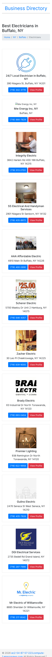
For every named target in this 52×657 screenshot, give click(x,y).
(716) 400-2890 (18, 267)
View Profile (36, 90)
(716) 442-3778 (18, 90)
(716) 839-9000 (18, 364)
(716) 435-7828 (18, 516)
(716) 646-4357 (18, 317)
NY (14, 37)
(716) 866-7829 (18, 119)
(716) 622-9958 (18, 465)
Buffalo (22, 37)
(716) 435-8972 (18, 220)
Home (7, 37)
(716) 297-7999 (18, 566)
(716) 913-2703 (18, 170)
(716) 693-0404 (18, 415)
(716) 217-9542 (18, 617)
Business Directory (26, 8)
